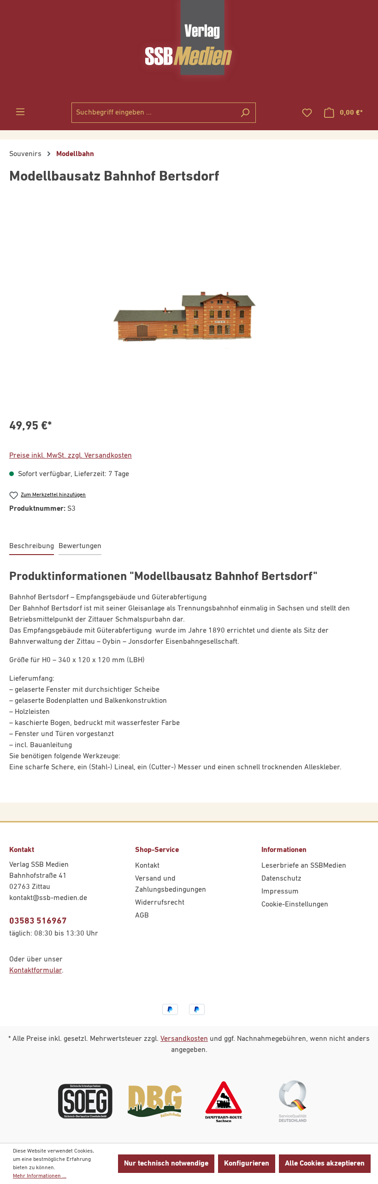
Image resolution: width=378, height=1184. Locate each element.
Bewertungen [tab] (80, 546)
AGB (142, 915)
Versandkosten (184, 1039)
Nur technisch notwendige (166, 1163)
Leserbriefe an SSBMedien (303, 866)
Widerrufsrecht (159, 902)
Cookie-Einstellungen (294, 904)
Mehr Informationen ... (39, 1176)
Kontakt (147, 866)
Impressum (280, 891)
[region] (189, 310)
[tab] (31, 546)
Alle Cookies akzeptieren (325, 1163)
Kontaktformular (35, 970)
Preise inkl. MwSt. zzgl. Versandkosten (70, 455)
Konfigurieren (246, 1163)
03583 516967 (38, 921)
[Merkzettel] (307, 112)
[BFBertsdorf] (188, 311)
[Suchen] (245, 113)
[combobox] (153, 113)
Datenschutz (281, 878)
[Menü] (20, 112)
